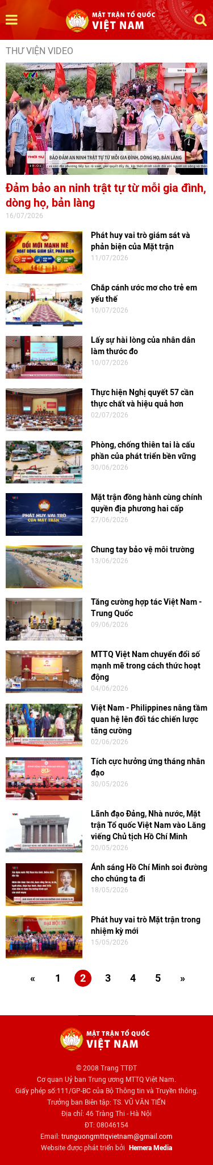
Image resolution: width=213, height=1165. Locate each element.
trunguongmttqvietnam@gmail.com (117, 1137)
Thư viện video (39, 51)
